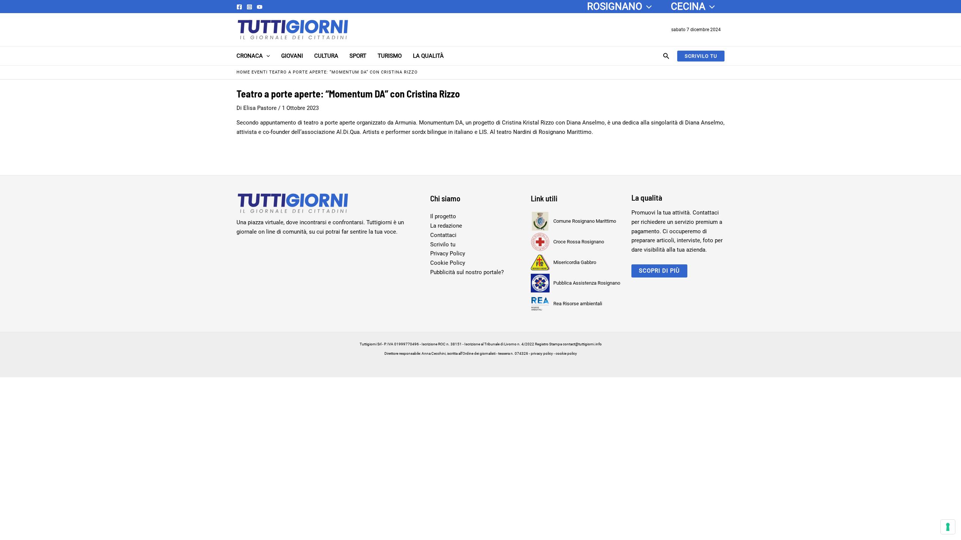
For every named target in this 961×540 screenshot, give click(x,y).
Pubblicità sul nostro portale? (467, 272)
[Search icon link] (666, 57)
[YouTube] (259, 7)
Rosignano (614, 6)
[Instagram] (249, 7)
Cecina (688, 6)
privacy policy (542, 353)
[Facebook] (239, 7)
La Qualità (428, 55)
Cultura (326, 55)
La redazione (446, 225)
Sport (357, 55)
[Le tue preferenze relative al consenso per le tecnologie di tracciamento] (948, 527)
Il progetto (443, 216)
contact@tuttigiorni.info (582, 344)
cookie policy (566, 353)
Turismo (390, 55)
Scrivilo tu (442, 244)
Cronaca (249, 55)
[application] (647, 6)
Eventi (260, 72)
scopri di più (659, 270)
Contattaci (443, 235)
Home (243, 72)
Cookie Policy (447, 263)
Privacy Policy (447, 253)
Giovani (292, 55)
